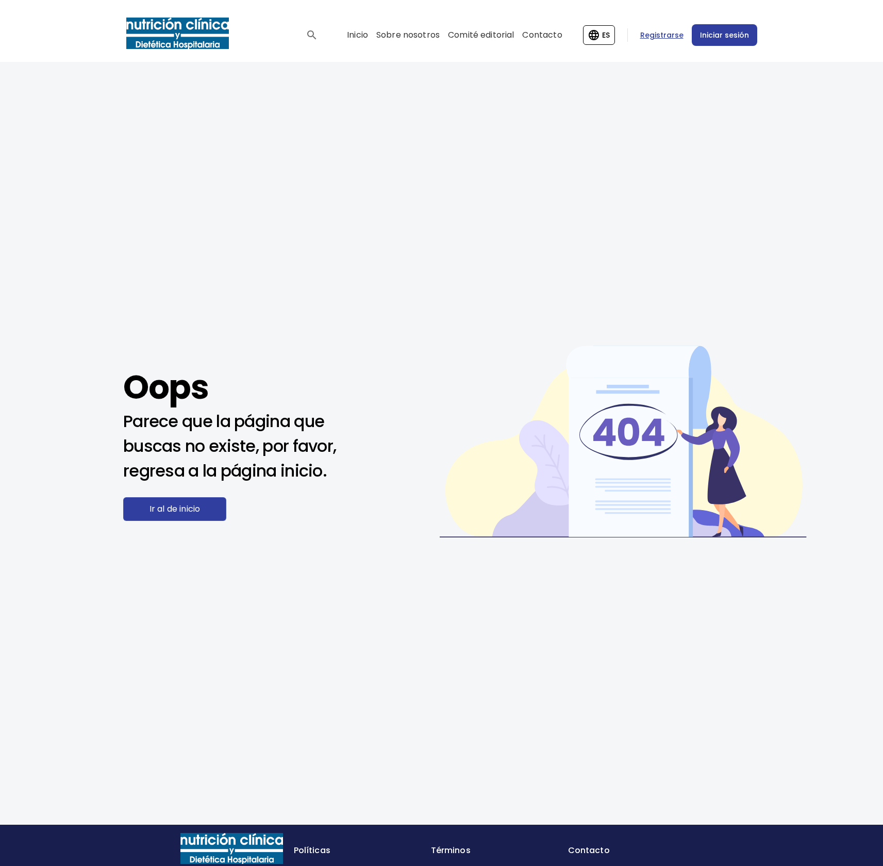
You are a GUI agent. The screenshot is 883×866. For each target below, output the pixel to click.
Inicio (357, 35)
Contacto (542, 35)
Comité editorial (481, 35)
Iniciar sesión (724, 35)
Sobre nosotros (408, 35)
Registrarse (662, 35)
